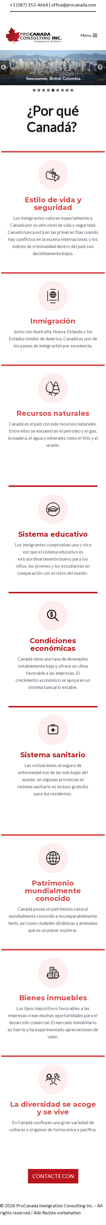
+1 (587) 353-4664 (29, 4)
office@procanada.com (73, 4)
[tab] (34, 90)
